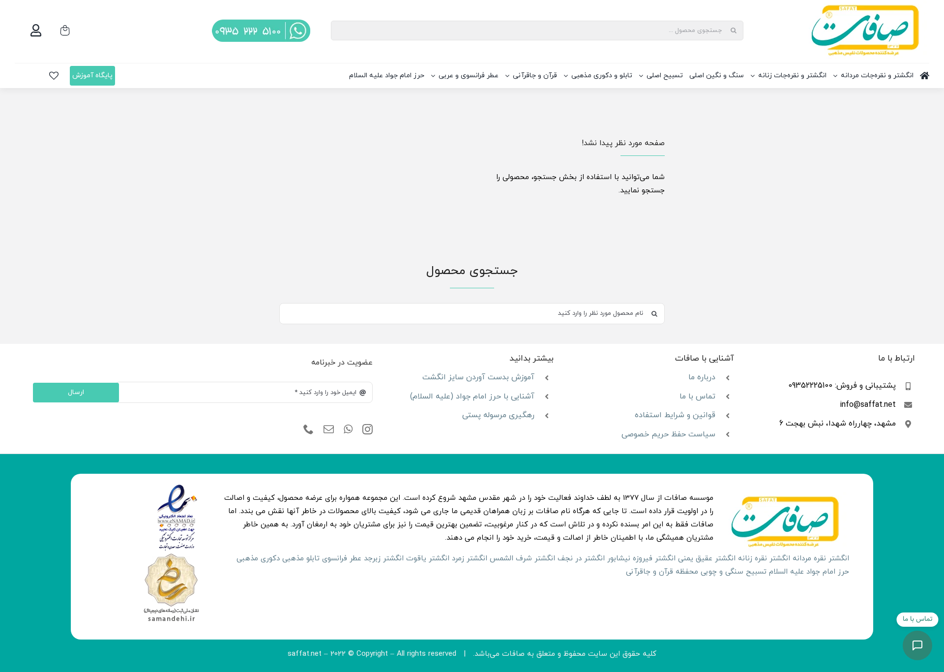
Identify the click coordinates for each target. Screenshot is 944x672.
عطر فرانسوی (341, 558)
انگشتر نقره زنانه (764, 558)
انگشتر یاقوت (427, 558)
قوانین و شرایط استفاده (675, 415)
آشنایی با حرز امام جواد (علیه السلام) (472, 396)
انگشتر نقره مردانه (821, 558)
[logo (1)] (171, 555)
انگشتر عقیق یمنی (707, 558)
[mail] (329, 429)
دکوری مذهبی (258, 558)
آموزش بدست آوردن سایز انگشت (478, 377)
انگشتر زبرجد (384, 558)
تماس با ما (697, 396)
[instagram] (367, 429)
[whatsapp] (348, 429)
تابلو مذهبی (301, 558)
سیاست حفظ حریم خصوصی (668, 434)
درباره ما (701, 377)
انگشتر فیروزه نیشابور (641, 558)
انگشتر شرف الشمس (522, 558)
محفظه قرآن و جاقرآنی (662, 572)
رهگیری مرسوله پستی (498, 415)
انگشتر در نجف (581, 558)
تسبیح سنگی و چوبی (734, 572)
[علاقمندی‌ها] (54, 75)
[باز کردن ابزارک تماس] (917, 645)
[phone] (308, 429)
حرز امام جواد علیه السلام (809, 572)
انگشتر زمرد (469, 558)
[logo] (177, 488)
